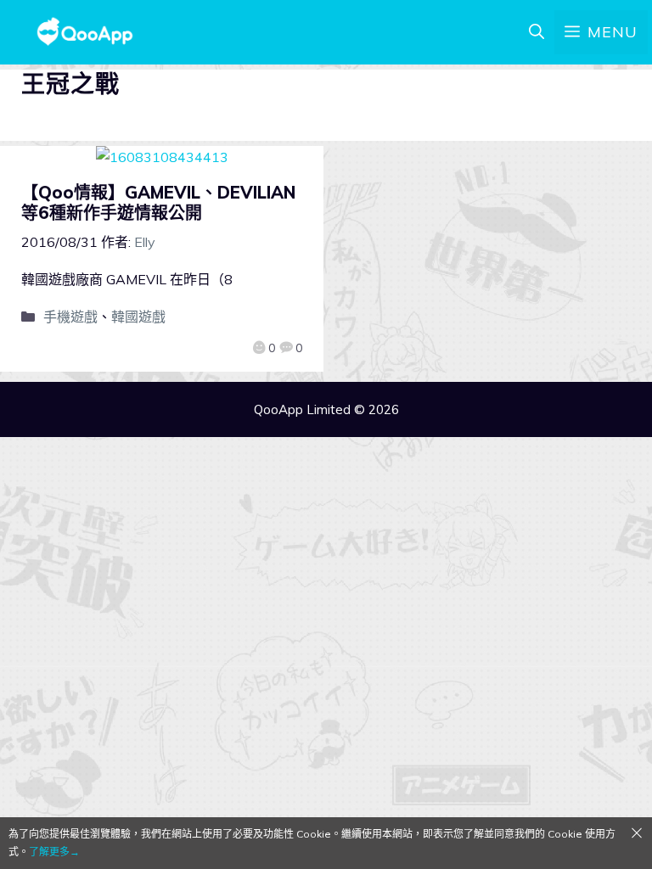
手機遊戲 (70, 316)
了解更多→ (54, 851)
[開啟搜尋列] (536, 32)
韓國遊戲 (138, 316)
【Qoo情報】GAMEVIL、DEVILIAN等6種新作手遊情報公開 (158, 202)
